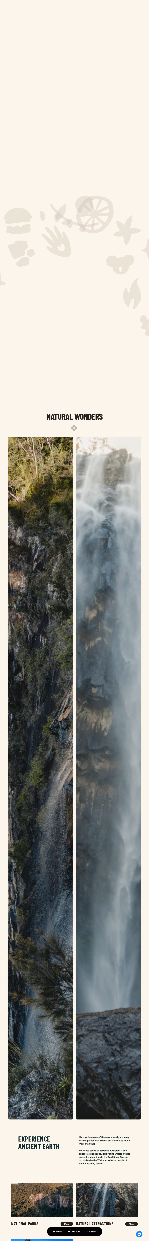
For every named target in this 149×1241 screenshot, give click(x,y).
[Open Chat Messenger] (139, 1234)
